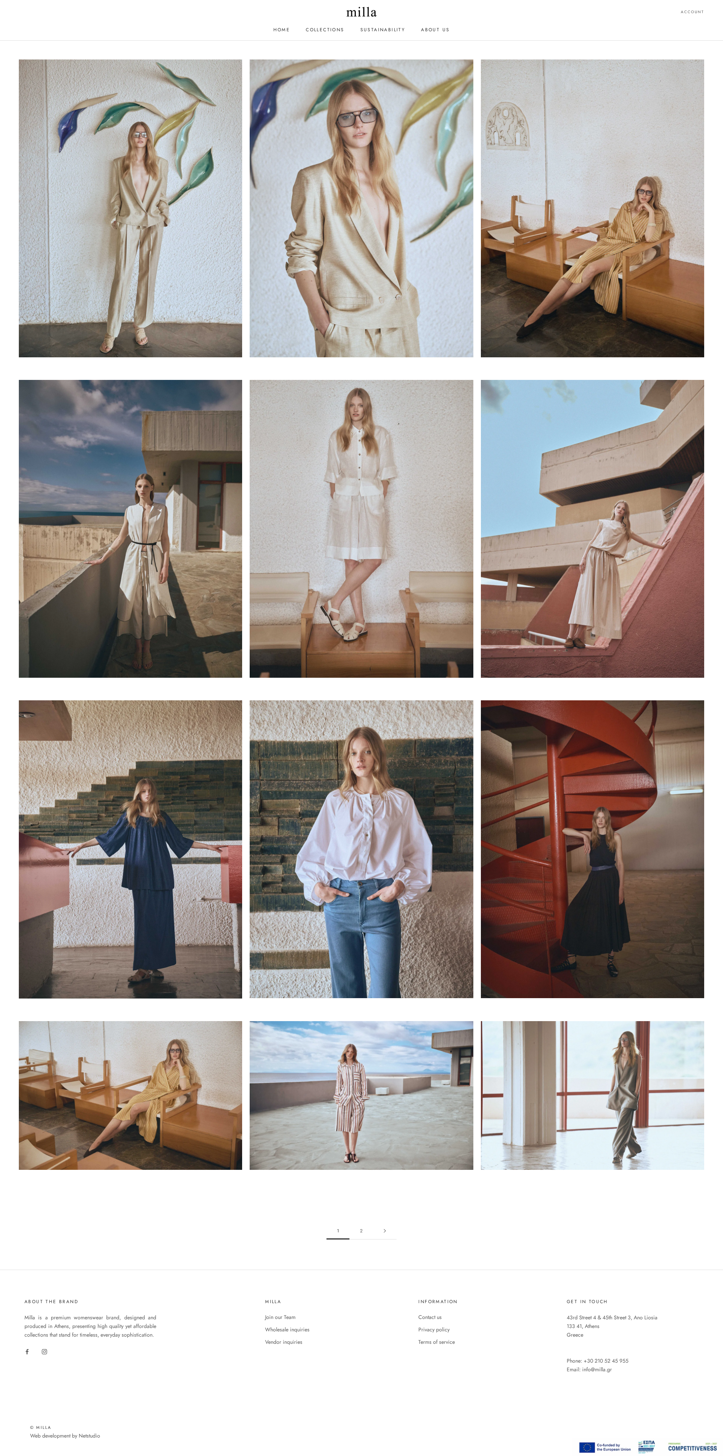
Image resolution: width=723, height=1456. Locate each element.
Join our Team (280, 1317)
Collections (325, 29)
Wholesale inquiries (287, 1329)
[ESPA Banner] (647, 1442)
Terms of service (436, 1342)
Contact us (430, 1317)
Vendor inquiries (283, 1342)
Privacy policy (434, 1329)
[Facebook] (27, 1351)
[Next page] (385, 1231)
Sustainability (383, 29)
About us (435, 29)
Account (692, 12)
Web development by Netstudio (65, 1435)
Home (281, 29)
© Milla (40, 1427)
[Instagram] (44, 1351)
